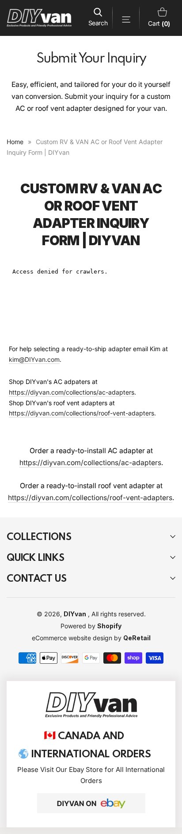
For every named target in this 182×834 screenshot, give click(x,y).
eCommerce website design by (77, 638)
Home (15, 141)
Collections (39, 536)
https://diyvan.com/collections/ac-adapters (71, 392)
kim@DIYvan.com (34, 359)
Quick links (35, 557)
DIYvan (75, 614)
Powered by (79, 626)
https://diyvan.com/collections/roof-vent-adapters (81, 413)
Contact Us (37, 578)
